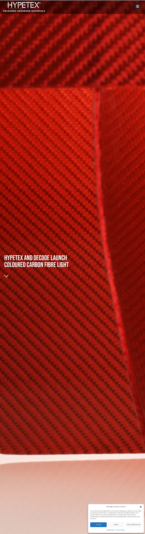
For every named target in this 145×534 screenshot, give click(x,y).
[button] (141, 507)
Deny (116, 525)
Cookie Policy (110, 530)
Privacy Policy (120, 530)
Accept (98, 525)
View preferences (133, 525)
